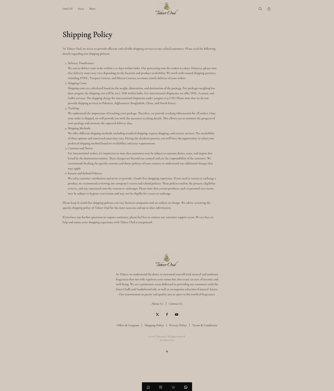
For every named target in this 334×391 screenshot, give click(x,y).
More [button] (92, 8)
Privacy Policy (178, 325)
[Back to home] (167, 8)
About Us (157, 304)
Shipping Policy (154, 325)
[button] (260, 8)
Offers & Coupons (128, 325)
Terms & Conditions (204, 325)
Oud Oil (67, 8)
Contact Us (176, 304)
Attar (81, 8)
